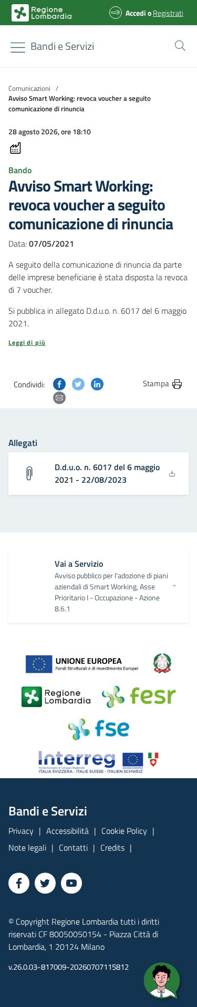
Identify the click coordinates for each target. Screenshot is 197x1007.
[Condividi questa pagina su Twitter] (78, 383)
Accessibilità (67, 830)
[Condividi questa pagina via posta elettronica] (59, 396)
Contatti (73, 847)
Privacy (21, 830)
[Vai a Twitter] (45, 883)
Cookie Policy (124, 830)
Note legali (27, 847)
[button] (178, 44)
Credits (112, 847)
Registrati (168, 12)
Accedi (136, 12)
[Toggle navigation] (17, 47)
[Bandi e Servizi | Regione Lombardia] (41, 13)
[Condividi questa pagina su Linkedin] (97, 383)
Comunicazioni (29, 88)
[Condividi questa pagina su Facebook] (59, 383)
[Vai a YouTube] (71, 883)
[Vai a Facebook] (18, 883)
